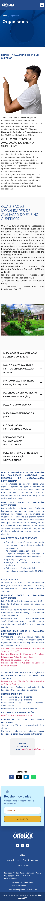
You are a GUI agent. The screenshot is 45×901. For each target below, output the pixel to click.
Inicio (5, 16)
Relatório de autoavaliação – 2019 (16, 715)
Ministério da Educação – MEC (15, 660)
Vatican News (22, 865)
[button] (11, 777)
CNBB (22, 855)
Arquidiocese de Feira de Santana (22, 860)
